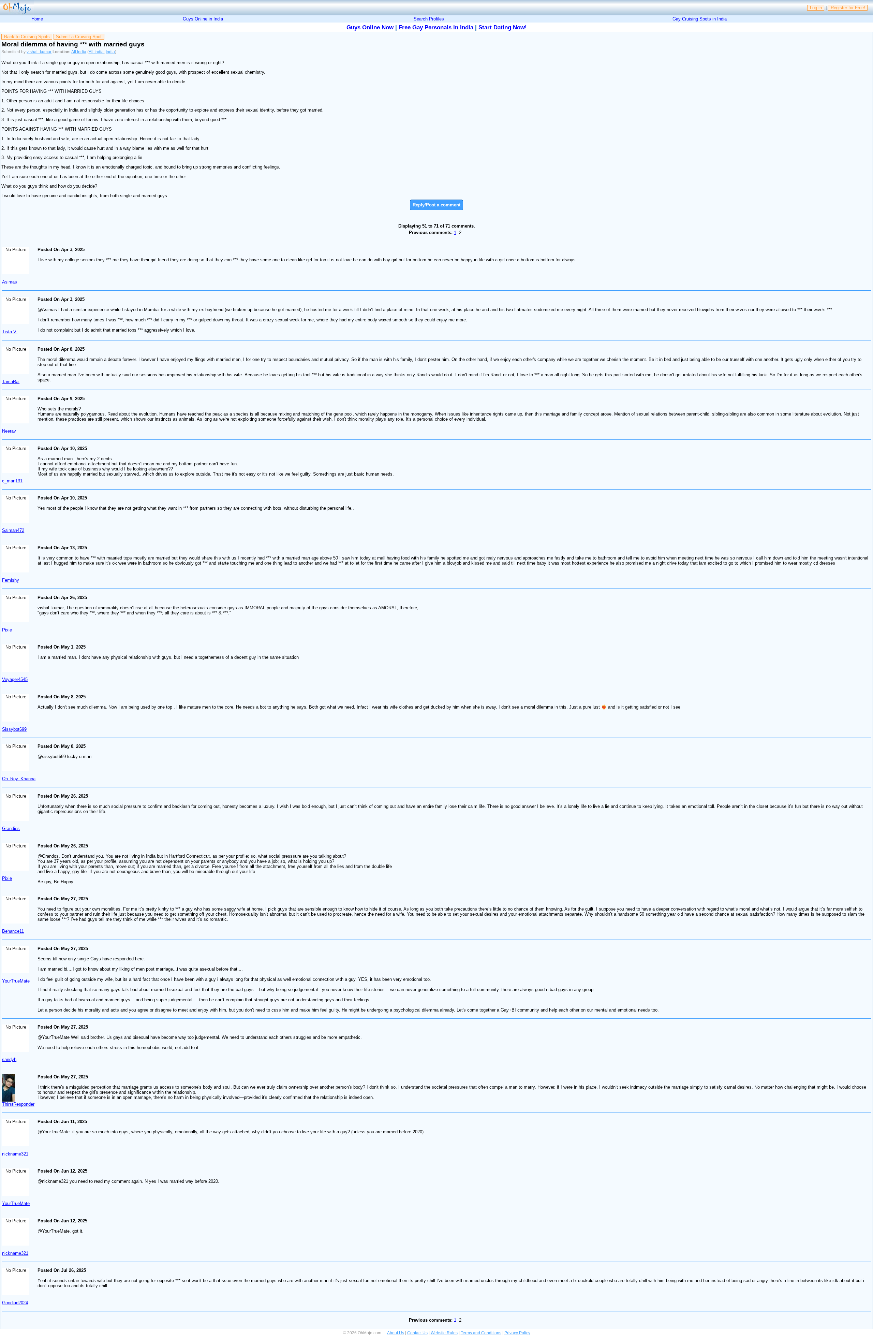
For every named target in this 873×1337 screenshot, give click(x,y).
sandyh (9, 1059)
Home (37, 18)
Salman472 (13, 530)
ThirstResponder (18, 1104)
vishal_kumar (39, 52)
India (110, 52)
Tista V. (9, 331)
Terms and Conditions (481, 1333)
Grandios (11, 828)
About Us (395, 1333)
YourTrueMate (16, 981)
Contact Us (417, 1333)
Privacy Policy (517, 1333)
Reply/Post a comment (436, 204)
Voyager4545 (15, 679)
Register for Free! (848, 7)
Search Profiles (429, 18)
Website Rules (444, 1333)
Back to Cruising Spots (27, 36)
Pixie (7, 630)
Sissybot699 (14, 729)
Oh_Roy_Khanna (18, 778)
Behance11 (13, 931)
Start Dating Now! (502, 27)
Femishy (10, 580)
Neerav (9, 431)
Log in (816, 7)
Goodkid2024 (15, 1302)
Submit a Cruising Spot (79, 36)
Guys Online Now (370, 27)
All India (78, 52)
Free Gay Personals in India (436, 27)
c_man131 (12, 480)
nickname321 (15, 1154)
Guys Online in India (203, 18)
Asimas (9, 282)
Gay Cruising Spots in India (699, 18)
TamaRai (10, 381)
